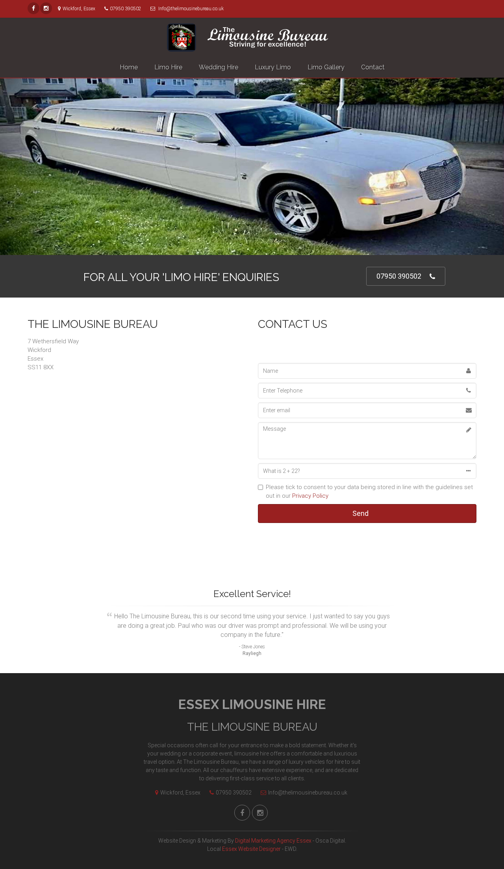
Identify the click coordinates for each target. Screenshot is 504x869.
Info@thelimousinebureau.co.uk (307, 792)
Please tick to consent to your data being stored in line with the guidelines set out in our (369, 491)
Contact (373, 67)
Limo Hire (168, 67)
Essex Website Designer (251, 849)
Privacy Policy (310, 495)
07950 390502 (398, 276)
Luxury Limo (273, 67)
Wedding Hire (218, 67)
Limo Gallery (326, 67)
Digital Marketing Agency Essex (273, 840)
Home (129, 67)
